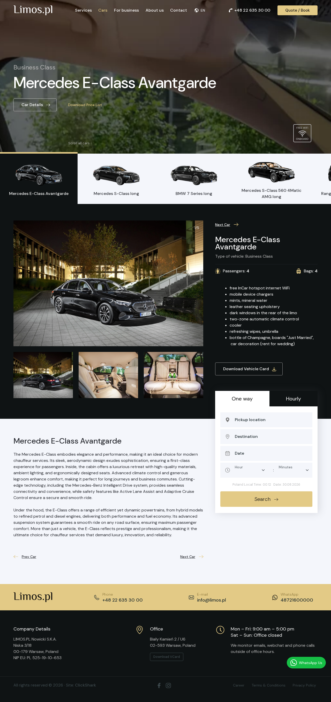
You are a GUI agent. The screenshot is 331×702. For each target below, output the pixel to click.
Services (83, 10)
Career (238, 685)
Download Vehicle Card (246, 369)
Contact (178, 10)
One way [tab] (242, 398)
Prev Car (29, 556)
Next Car (222, 224)
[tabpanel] (266, 459)
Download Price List (85, 104)
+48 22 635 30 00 (252, 10)
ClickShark (85, 685)
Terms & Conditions (268, 685)
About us (155, 10)
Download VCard (166, 656)
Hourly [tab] (293, 398)
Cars (102, 10)
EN (203, 10)
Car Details (32, 104)
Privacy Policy (304, 685)
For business (126, 10)
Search (262, 499)
